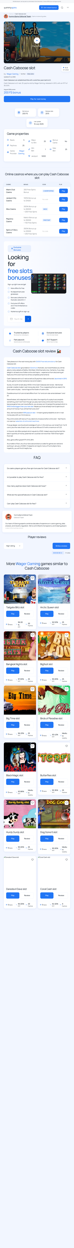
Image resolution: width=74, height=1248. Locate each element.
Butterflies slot (48, 775)
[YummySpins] (10, 7)
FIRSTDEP (46, 220)
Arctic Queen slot (49, 607)
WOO (45, 209)
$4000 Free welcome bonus (45, 361)
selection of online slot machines (27, 421)
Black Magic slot (14, 775)
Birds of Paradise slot (51, 718)
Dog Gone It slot (48, 832)
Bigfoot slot (46, 664)
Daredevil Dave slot (16, 889)
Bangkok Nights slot (16, 664)
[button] (68, 7)
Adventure (34, 368)
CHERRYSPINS (48, 191)
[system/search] (62, 7)
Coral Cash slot (48, 889)
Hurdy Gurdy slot (15, 832)
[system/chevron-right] (28, 319)
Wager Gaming (21, 152)
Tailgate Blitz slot (15, 607)
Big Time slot (13, 718)
